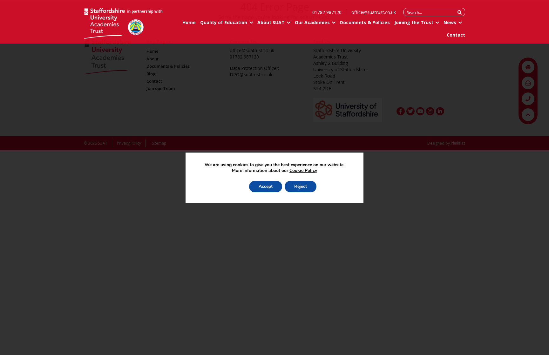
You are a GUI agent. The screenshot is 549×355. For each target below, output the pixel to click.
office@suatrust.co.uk (373, 12)
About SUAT (271, 22)
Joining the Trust (413, 22)
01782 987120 (327, 12)
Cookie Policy (303, 170)
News (450, 22)
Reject (300, 186)
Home (189, 22)
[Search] (460, 12)
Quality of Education (223, 22)
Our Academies (312, 22)
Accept (266, 186)
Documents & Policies (365, 22)
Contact (456, 35)
